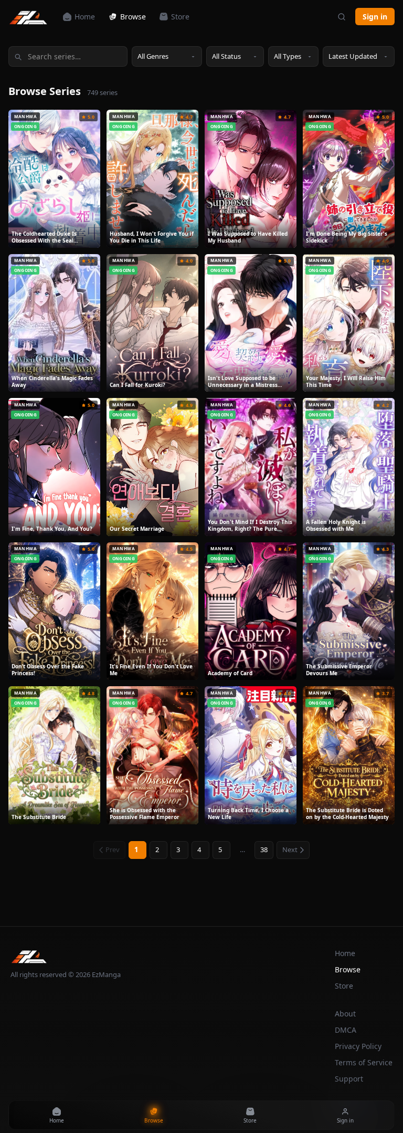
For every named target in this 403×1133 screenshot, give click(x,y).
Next (290, 849)
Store (180, 17)
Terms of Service (364, 1062)
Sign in (375, 17)
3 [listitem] (178, 849)
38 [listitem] (264, 849)
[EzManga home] (28, 17)
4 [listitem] (199, 849)
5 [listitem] (220, 849)
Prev (112, 849)
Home (85, 17)
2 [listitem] (157, 849)
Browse (133, 17)
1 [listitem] (136, 849)
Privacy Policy (358, 1046)
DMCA (345, 1030)
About (345, 1014)
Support (349, 1079)
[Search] (341, 16)
